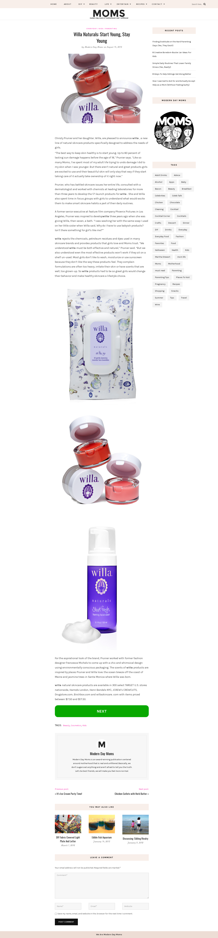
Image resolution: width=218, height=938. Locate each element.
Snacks (175, 291)
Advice (177, 175)
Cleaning (159, 209)
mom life (181, 257)
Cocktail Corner (162, 216)
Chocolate (175, 202)
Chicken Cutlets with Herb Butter (131, 794)
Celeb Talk (177, 195)
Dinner (186, 223)
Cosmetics (76, 725)
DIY (80, 4)
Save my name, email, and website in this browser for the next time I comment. (95, 913)
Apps (171, 182)
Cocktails (181, 216)
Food (173, 243)
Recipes (140, 4)
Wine (157, 304)
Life (107, 4)
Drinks (168, 229)
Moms (158, 263)
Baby (183, 182)
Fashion (180, 236)
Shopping (159, 291)
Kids (101, 28)
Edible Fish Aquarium (102, 837)
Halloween (160, 250)
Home (54, 4)
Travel (184, 297)
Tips (172, 297)
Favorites (159, 243)
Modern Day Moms (94, 47)
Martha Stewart (162, 257)
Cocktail (174, 209)
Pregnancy (160, 284)
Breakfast (186, 189)
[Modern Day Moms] (109, 14)
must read (160, 270)
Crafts (158, 223)
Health (175, 250)
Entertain (122, 4)
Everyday (92, 28)
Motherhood (174, 263)
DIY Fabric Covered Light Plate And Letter (68, 839)
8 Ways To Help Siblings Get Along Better (171, 74)
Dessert (172, 223)
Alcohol (158, 182)
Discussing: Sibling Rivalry (135, 838)
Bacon (158, 189)
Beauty (93, 4)
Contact (157, 4)
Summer (159, 297)
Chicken (159, 202)
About (67, 4)
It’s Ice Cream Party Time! (69, 794)
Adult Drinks (161, 175)
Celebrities (160, 195)
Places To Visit (183, 277)
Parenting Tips (162, 277)
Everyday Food (162, 236)
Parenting (111, 28)
